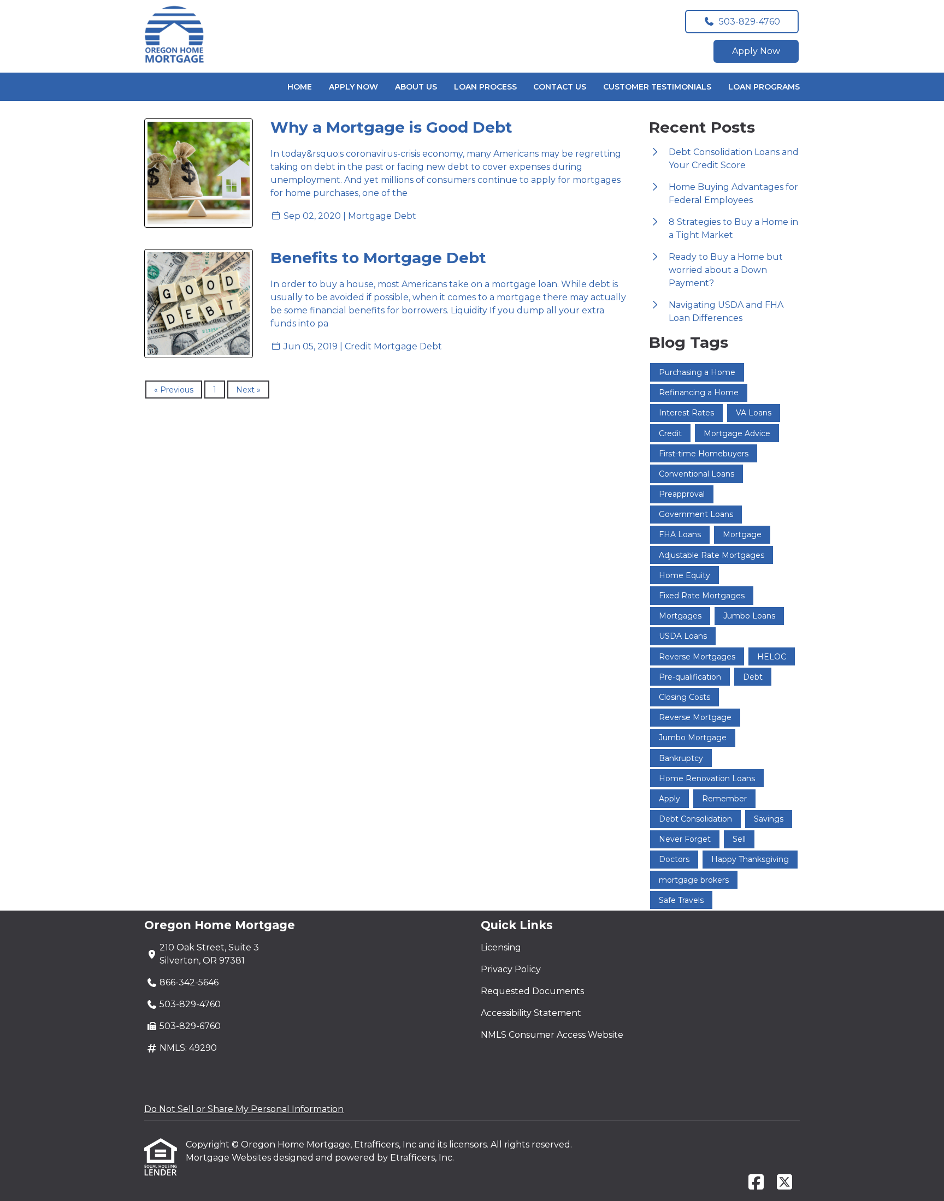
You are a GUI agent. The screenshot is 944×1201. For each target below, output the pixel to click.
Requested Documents (532, 991)
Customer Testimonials (657, 87)
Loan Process (485, 87)
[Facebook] (756, 1182)
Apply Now (756, 51)
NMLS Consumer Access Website (552, 1035)
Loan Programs (764, 87)
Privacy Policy (511, 969)
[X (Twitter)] (784, 1182)
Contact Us (559, 87)
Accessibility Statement (531, 1013)
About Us (416, 87)
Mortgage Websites (229, 1157)
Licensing (501, 947)
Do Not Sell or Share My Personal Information (244, 1109)
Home (299, 87)
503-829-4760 (749, 21)
